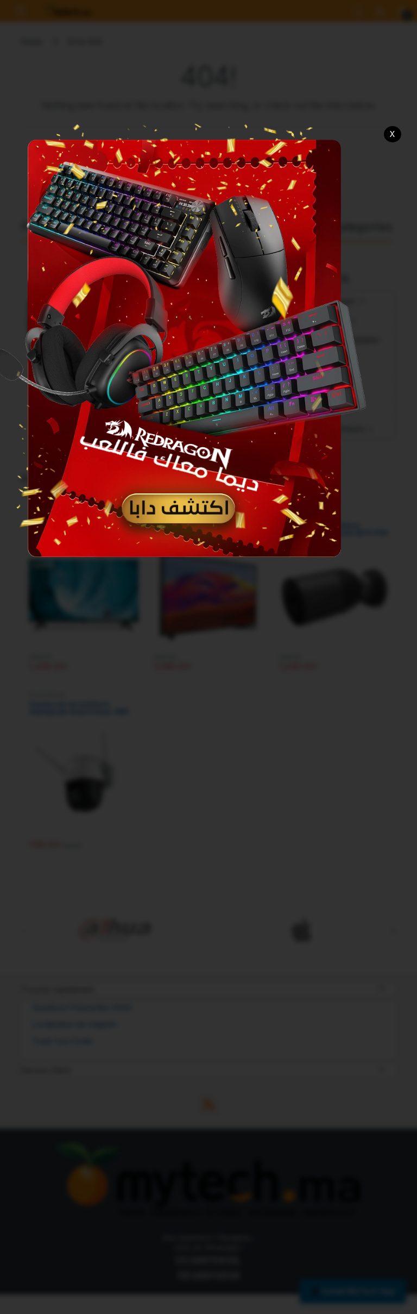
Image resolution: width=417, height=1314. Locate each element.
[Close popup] (393, 134)
